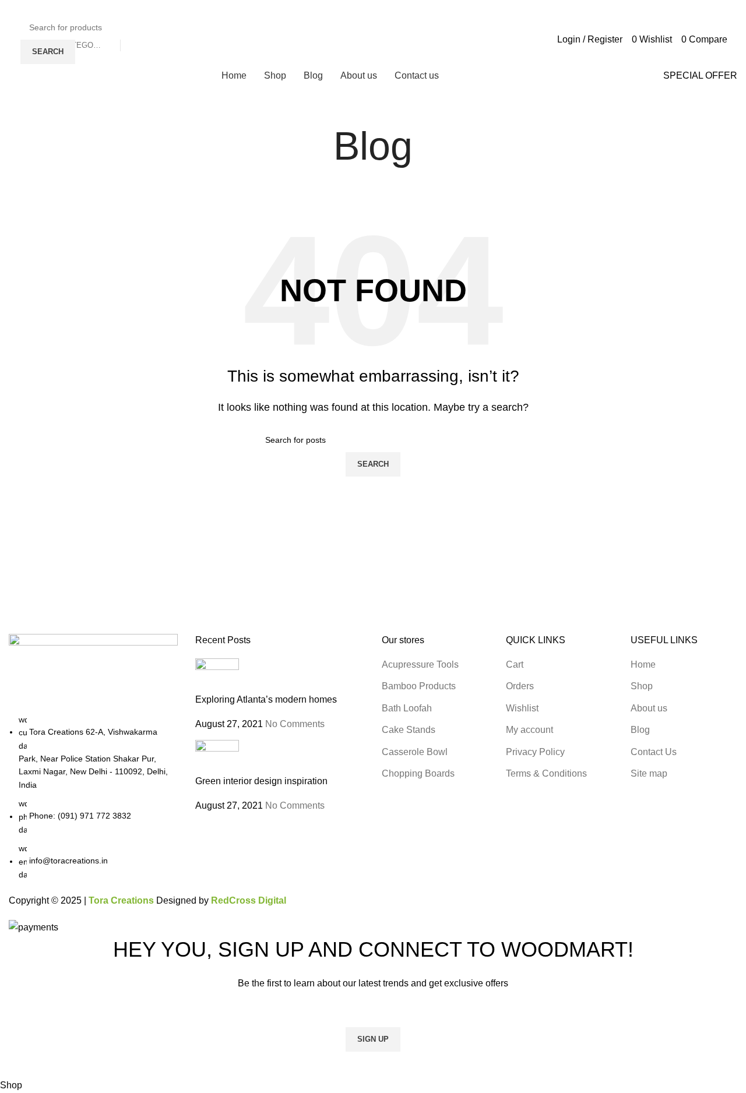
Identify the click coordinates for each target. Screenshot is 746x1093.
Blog (640, 730)
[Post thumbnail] (217, 675)
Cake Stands (408, 730)
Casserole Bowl (415, 752)
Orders (520, 686)
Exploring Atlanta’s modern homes (266, 699)
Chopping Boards (418, 773)
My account (529, 730)
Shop (642, 686)
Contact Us (654, 752)
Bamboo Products (419, 686)
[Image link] (93, 673)
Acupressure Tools (420, 664)
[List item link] (93, 797)
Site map (649, 773)
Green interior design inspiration (261, 781)
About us (649, 708)
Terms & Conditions (546, 773)
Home (643, 664)
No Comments (295, 724)
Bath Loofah (407, 708)
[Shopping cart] (735, 39)
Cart (514, 664)
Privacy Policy (535, 752)
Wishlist (522, 708)
